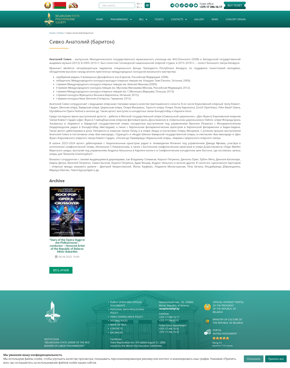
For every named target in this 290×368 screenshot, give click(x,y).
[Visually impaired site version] (147, 5)
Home (99, 19)
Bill (141, 19)
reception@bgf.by (169, 308)
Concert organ (236, 19)
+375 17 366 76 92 (169, 328)
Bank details (118, 324)
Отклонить (253, 358)
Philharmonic (120, 19)
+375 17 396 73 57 (169, 332)
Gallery (199, 19)
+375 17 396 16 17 (169, 317)
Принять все (276, 358)
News (214, 19)
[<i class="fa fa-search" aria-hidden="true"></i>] (130, 5)
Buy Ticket (235, 5)
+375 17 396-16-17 (211, 7)
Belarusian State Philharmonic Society (67, 19)
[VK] (186, 5)
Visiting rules (119, 320)
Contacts (177, 19)
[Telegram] (172, 5)
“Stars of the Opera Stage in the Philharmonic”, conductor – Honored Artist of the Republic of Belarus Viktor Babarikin (67, 245)
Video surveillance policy (126, 316)
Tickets (159, 19)
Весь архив (61, 270)
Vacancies (116, 332)
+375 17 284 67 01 (169, 320)
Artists (60, 32)
